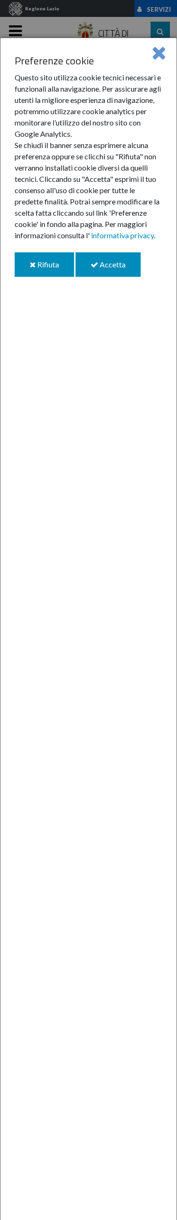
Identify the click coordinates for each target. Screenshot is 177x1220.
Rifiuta (55, 268)
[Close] (159, 52)
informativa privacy (122, 235)
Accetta (119, 268)
